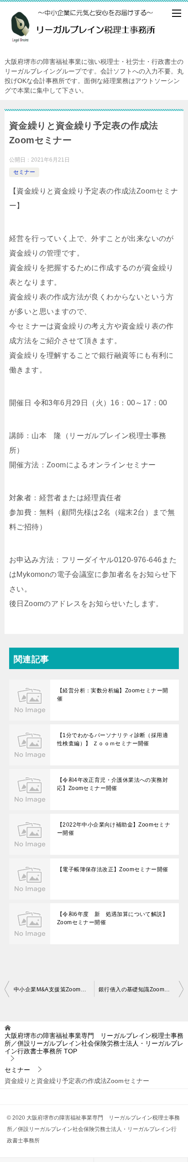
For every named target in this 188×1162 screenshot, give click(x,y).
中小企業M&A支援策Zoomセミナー (54, 989)
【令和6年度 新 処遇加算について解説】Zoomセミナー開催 (112, 918)
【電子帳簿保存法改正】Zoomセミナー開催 (112, 869)
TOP (94, 1043)
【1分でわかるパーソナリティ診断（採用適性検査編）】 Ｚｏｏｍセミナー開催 (112, 739)
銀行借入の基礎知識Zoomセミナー (141, 989)
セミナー (24, 172)
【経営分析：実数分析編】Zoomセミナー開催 (112, 694)
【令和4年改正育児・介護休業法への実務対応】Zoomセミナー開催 (112, 784)
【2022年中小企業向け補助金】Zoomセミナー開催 (113, 829)
